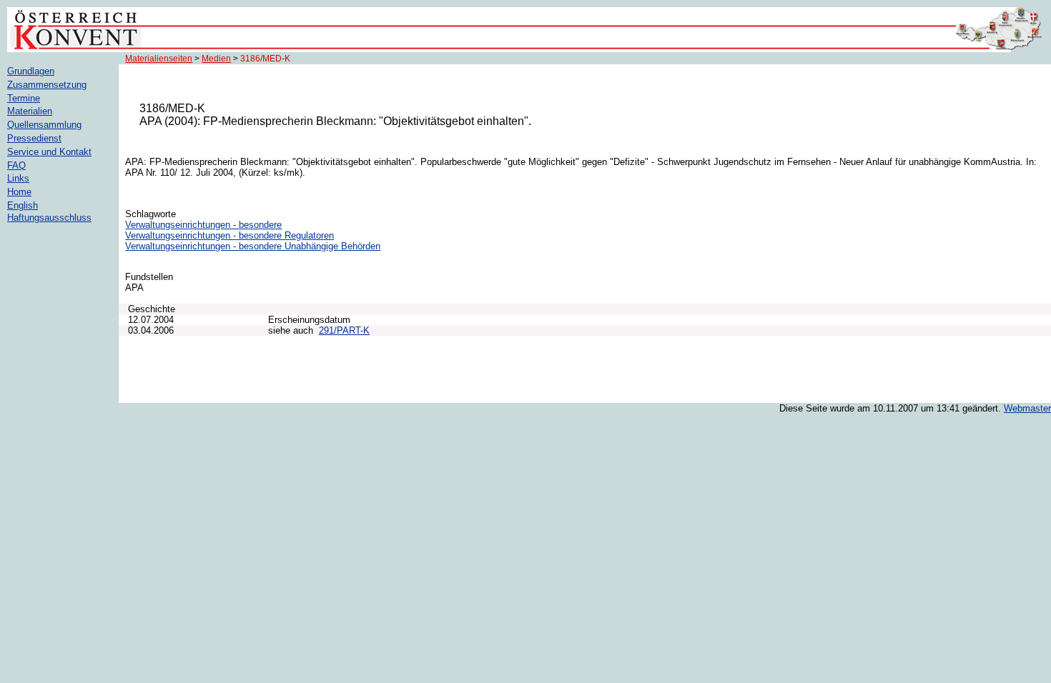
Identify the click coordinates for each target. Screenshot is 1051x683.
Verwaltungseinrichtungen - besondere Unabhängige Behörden (252, 246)
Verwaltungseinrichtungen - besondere (203, 224)
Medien (216, 58)
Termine (23, 98)
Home (19, 191)
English (22, 205)
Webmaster (1027, 408)
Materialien (29, 111)
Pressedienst (34, 138)
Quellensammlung (44, 124)
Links (18, 178)
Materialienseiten (158, 58)
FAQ (16, 165)
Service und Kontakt (49, 151)
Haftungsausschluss (49, 217)
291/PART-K (344, 330)
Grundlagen (30, 71)
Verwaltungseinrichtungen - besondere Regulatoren (229, 235)
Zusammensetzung (47, 84)
